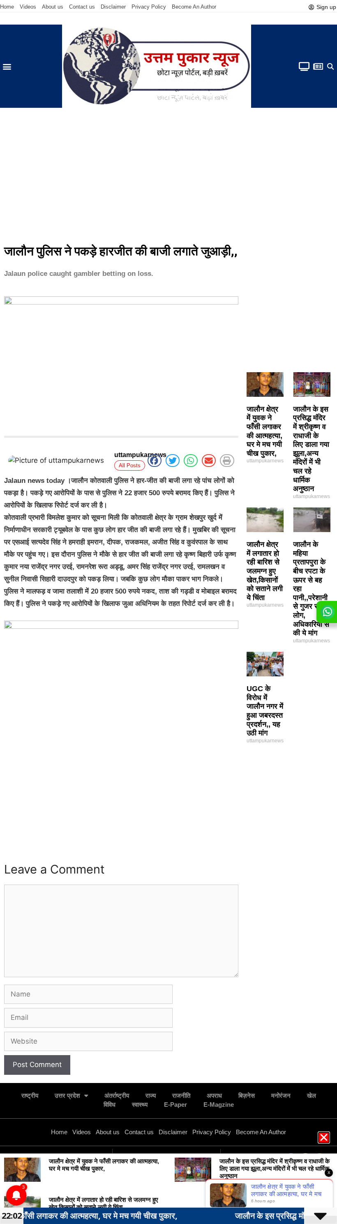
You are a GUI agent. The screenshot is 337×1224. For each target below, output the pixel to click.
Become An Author (194, 7)
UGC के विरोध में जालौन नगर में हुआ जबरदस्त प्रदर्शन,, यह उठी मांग (265, 711)
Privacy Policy (149, 7)
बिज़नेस (246, 1095)
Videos (28, 7)
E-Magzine (218, 1104)
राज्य (150, 1095)
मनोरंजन (281, 1095)
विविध (109, 1104)
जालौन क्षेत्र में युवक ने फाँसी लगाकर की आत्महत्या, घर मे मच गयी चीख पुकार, (264, 431)
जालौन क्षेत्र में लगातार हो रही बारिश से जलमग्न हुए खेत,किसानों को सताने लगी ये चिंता (265, 571)
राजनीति (181, 1095)
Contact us (82, 7)
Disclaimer (113, 7)
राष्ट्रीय (29, 1095)
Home (7, 7)
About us (52, 7)
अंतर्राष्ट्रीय (116, 1095)
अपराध (214, 1095)
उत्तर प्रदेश (67, 1095)
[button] (7, 66)
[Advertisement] (168, 177)
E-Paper (175, 1104)
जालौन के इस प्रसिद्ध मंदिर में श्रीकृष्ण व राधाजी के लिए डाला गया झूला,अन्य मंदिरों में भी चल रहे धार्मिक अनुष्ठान (311, 449)
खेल (311, 1095)
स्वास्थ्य (140, 1104)
